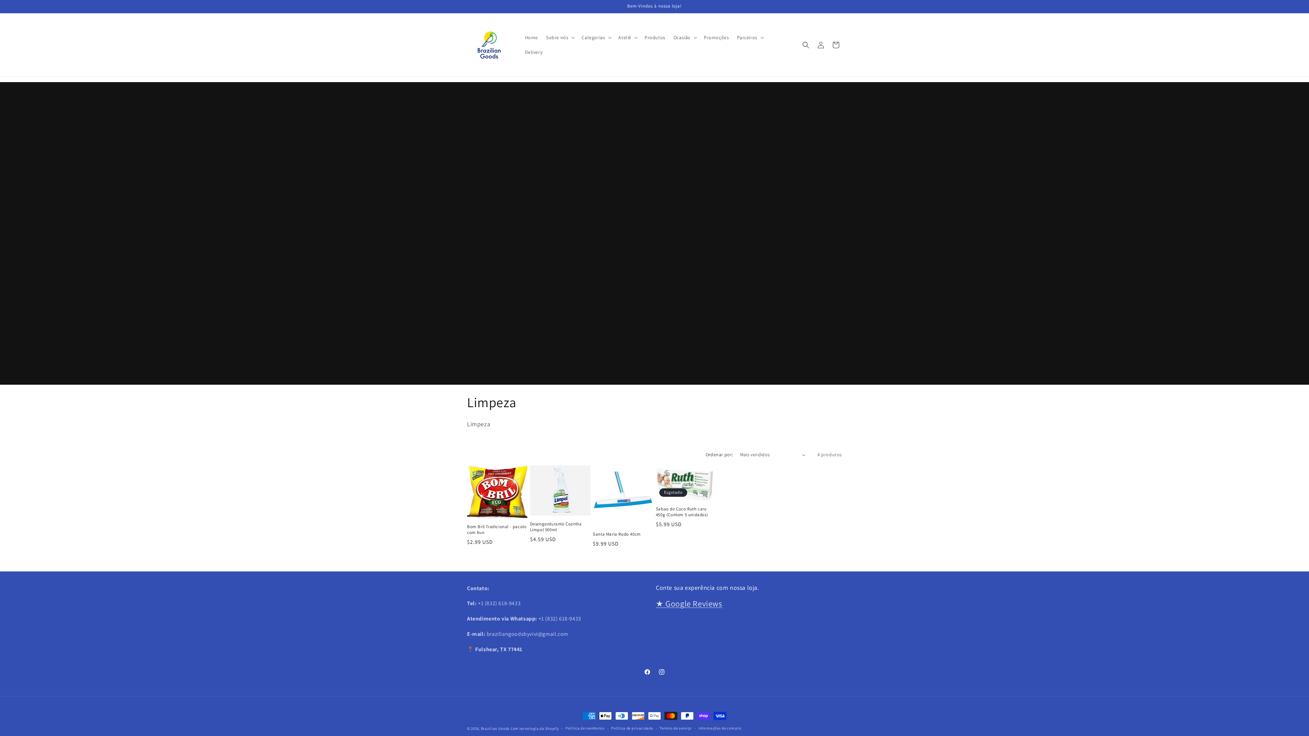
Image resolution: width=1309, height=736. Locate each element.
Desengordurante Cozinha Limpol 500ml (556, 527)
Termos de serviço (676, 728)
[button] (559, 37)
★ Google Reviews (689, 603)
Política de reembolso (585, 728)
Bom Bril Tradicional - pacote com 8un (496, 529)
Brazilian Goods (495, 728)
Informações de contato (719, 728)
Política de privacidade (632, 728)
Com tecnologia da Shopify (535, 728)
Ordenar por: (719, 454)
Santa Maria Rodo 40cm (617, 534)
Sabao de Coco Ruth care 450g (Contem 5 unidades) (682, 512)
